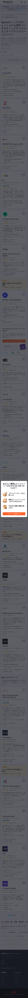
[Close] (25, 483)
